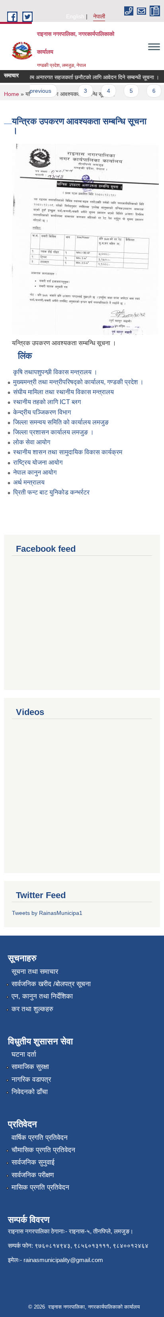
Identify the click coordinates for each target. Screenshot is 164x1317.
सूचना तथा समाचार (35, 971)
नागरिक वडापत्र (31, 1079)
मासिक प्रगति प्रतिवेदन (40, 1187)
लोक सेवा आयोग (31, 442)
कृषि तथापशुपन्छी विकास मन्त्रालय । (55, 372)
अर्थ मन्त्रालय (29, 482)
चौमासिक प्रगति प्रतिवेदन (43, 1150)
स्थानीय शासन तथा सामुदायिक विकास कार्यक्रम (67, 452)
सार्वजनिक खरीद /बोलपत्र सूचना (51, 984)
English (75, 16)
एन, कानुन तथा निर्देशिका (42, 996)
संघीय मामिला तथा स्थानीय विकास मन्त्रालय (63, 392)
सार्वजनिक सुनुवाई (33, 1162)
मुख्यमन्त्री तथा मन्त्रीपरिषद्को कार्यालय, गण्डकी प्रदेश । (78, 382)
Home (11, 94)
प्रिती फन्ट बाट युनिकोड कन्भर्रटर (51, 492)
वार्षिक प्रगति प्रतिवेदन (40, 1137)
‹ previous (34, 91)
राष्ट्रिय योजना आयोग (37, 462)
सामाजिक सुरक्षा (30, 1067)
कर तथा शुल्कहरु (32, 1009)
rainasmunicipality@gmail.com (63, 1259)
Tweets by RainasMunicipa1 (47, 913)
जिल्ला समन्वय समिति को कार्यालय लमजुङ (61, 422)
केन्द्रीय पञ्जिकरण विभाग (42, 412)
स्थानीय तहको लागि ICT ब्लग (47, 402)
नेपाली (99, 16)
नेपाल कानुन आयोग (35, 472)
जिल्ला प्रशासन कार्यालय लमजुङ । (53, 432)
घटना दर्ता (24, 1054)
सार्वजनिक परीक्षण (33, 1175)
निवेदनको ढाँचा (30, 1092)
